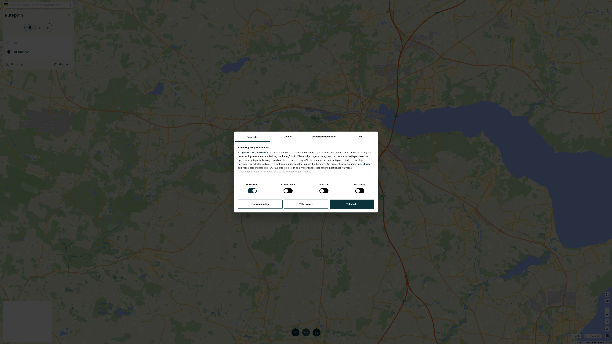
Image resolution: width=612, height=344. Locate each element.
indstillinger (364, 164)
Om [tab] (360, 136)
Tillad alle (351, 204)
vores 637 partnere (255, 152)
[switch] (288, 190)
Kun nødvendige (260, 204)
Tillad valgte (306, 204)
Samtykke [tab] (252, 137)
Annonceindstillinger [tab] (324, 136)
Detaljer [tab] (288, 136)
